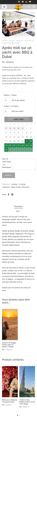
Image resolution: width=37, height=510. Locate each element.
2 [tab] (19, 415)
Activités (11, 40)
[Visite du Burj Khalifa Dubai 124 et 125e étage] (27, 381)
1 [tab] (17, 415)
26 (14, 145)
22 (27, 141)
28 (23, 145)
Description (18, 206)
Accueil (4, 40)
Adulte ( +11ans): (10, 95)
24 (6, 145)
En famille (22, 184)
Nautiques (19, 40)
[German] (26, 2)
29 (27, 145)
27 (18, 145)
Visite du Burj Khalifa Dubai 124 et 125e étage (27, 402)
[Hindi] (30, 2)
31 (6, 149)
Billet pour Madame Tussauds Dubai (9, 401)
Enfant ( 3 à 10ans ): (11, 106)
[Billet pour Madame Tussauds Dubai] (10, 381)
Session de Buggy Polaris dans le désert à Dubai (9, 345)
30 (31, 145)
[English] (19, 2)
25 (10, 145)
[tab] (18, 206)
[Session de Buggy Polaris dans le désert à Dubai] (10, 324)
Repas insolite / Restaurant (20, 187)
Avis (18, 211)
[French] (23, 2)
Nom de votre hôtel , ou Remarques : (6, 164)
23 (31, 141)
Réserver (8, 175)
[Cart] (33, 7)
